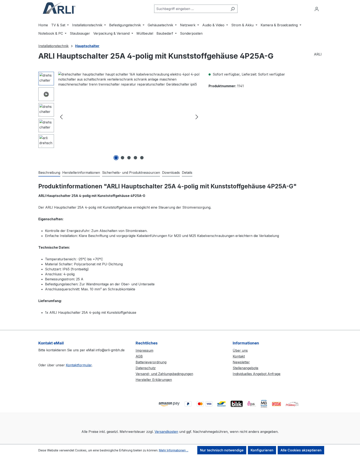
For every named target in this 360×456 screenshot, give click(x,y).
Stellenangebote (245, 368)
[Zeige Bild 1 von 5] (116, 157)
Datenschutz (146, 368)
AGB (139, 356)
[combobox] (191, 9)
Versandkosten (166, 432)
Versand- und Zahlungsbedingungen (164, 374)
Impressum (144, 350)
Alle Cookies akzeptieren (300, 450)
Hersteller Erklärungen (154, 380)
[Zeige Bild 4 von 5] (135, 157)
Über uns (240, 350)
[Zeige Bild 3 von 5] (129, 157)
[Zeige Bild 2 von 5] (122, 157)
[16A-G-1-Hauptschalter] (129, 116)
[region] (119, 116)
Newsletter (241, 362)
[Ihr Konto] (317, 9)
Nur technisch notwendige (222, 450)
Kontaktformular (79, 365)
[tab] (49, 172)
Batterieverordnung (151, 362)
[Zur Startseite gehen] (59, 8)
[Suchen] (233, 9)
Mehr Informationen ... (173, 450)
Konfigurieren (262, 450)
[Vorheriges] (61, 116)
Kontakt (239, 356)
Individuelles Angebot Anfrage (256, 374)
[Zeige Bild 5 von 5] (142, 157)
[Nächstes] (197, 116)
